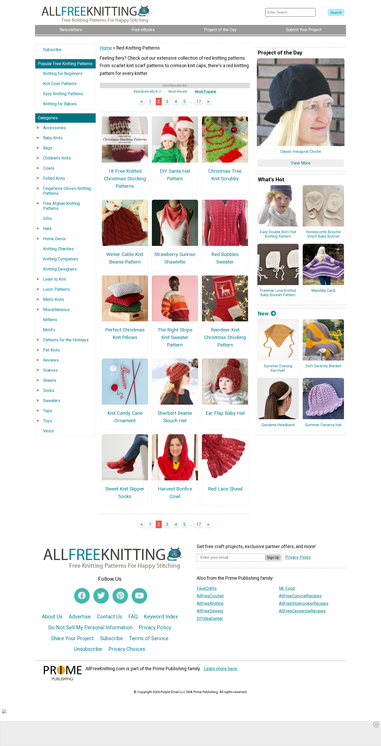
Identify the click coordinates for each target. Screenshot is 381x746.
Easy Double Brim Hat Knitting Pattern (278, 234)
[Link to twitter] (101, 596)
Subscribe (52, 49)
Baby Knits (52, 137)
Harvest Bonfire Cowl (175, 492)
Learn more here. (221, 668)
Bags (47, 148)
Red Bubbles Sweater (225, 258)
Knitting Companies (60, 259)
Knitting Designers (60, 269)
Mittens (50, 319)
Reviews (51, 360)
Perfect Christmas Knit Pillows (125, 333)
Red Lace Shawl (225, 489)
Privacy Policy (155, 627)
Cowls (48, 168)
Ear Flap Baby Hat (225, 413)
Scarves (50, 370)
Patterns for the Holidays (66, 339)
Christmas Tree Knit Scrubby (225, 175)
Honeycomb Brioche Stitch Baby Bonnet (323, 234)
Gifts (47, 218)
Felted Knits (54, 178)
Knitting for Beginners (62, 73)
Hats (47, 228)
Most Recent (177, 91)
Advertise (80, 616)
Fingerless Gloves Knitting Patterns (67, 191)
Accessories (54, 127)
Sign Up (273, 558)
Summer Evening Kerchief (278, 368)
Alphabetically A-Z (147, 91)
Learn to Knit (54, 279)
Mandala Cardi (323, 291)
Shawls (49, 380)
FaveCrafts (207, 588)
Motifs (49, 329)
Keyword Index (161, 616)
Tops (47, 410)
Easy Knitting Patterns (63, 93)
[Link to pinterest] (120, 596)
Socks (48, 390)
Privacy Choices (126, 649)
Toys (47, 420)
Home (106, 48)
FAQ (133, 616)
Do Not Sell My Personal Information (90, 627)
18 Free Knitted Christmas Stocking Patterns (125, 178)
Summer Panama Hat (323, 425)
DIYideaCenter (210, 618)
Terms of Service (148, 638)
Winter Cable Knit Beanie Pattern (124, 258)
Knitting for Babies (60, 103)
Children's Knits (57, 158)
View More (301, 163)
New (263, 313)
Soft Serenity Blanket (323, 366)
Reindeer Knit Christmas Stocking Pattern (225, 337)
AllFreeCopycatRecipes (300, 595)
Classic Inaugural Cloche (300, 152)
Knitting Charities (58, 248)
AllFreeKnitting (210, 603)
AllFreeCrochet (210, 595)
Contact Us (109, 616)
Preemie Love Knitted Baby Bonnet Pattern (278, 293)
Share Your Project (72, 638)
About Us (52, 616)
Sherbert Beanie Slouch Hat (175, 417)
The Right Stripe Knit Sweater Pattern (175, 337)
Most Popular (205, 91)
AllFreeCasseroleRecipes (302, 611)
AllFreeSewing (210, 611)
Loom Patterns (56, 289)
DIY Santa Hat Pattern (175, 175)
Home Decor (54, 238)
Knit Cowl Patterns (60, 83)
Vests (48, 431)
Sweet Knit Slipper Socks (124, 492)
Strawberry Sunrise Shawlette (174, 258)
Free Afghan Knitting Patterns (61, 206)
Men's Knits (53, 299)
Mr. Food (287, 588)
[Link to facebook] (82, 596)
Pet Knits (51, 350)
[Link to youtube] (139, 596)
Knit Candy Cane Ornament (125, 417)
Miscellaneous (56, 309)
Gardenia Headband (278, 425)
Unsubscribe (88, 649)
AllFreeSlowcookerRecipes (303, 603)
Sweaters (51, 400)
